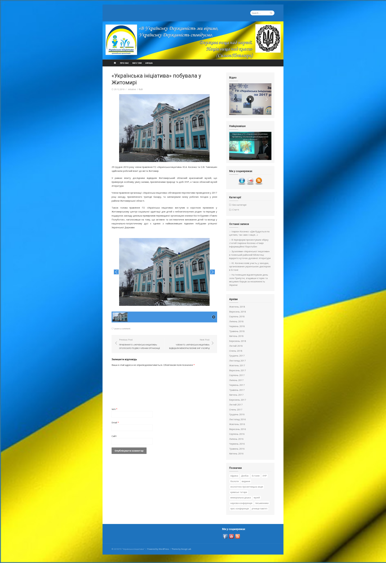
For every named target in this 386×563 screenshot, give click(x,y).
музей (257, 497)
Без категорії (239, 204)
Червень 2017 (237, 384)
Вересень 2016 (237, 429)
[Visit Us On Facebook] (242, 184)
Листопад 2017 (237, 360)
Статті (235, 209)
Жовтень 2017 (237, 365)
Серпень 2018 (237, 316)
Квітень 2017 (236, 394)
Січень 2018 (235, 350)
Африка (234, 475)
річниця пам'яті (259, 508)
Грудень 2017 (237, 355)
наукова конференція (241, 503)
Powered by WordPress (158, 549)
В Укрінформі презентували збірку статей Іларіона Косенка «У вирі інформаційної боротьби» (249, 243)
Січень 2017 (235, 409)
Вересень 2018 (237, 311)
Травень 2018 (237, 331)
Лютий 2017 (236, 404)
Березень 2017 (237, 399)
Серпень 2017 (237, 375)
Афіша (149, 63)
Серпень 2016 (237, 433)
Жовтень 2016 (237, 424)
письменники (262, 503)
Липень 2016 (236, 438)
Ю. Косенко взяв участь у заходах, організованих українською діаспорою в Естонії (250, 266)
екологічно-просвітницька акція (246, 486)
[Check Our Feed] (259, 184)
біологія (234, 481)
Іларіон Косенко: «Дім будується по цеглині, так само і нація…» (249, 233)
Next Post (189, 344)
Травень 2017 (237, 389)
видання (246, 481)
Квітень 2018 (236, 335)
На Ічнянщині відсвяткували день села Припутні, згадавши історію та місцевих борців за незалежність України (248, 279)
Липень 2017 (236, 380)
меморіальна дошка (240, 497)
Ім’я (114, 409)
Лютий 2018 (236, 345)
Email (115, 422)
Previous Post (139, 344)
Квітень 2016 (236, 453)
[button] (116, 272)
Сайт (114, 436)
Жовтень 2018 (237, 306)
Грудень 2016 (237, 414)
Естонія (255, 475)
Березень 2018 (237, 340)
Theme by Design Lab (181, 549)
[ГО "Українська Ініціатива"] (193, 40)
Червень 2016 (237, 443)
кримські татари (238, 492)
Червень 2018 (237, 326)
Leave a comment (122, 328)
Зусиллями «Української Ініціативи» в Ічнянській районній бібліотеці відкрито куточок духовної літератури (250, 255)
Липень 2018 (236, 321)
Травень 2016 (237, 448)
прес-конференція (239, 508)
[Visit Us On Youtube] (250, 184)
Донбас (245, 475)
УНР (265, 475)
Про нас (124, 63)
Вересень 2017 (237, 370)
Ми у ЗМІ (137, 63)
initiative (132, 89)
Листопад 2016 (237, 419)
